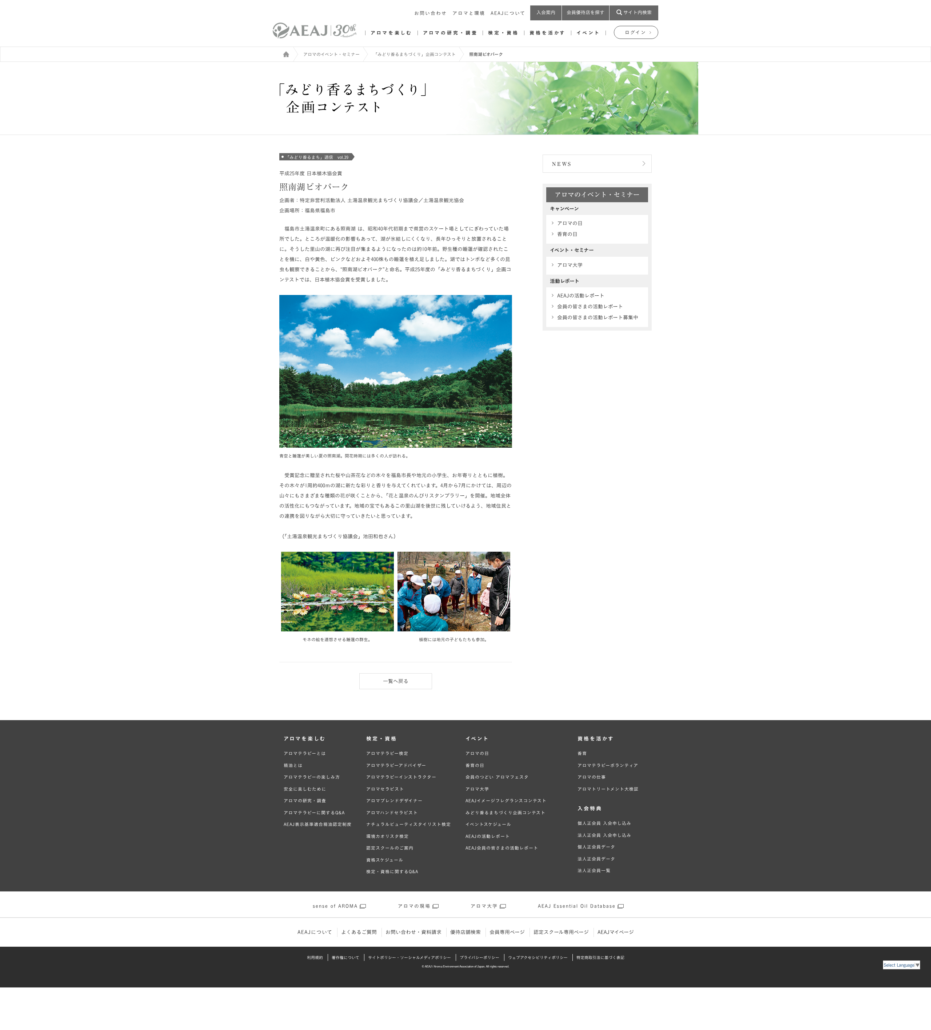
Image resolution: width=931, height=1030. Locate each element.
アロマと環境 (468, 13)
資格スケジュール (384, 860)
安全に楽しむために (305, 789)
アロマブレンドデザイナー (394, 800)
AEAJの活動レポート (580, 295)
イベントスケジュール (488, 824)
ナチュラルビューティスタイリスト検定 (408, 824)
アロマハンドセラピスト (392, 812)
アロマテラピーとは (305, 753)
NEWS (562, 164)
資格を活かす (548, 33)
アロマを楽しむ (391, 33)
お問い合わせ (430, 13)
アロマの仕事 (592, 777)
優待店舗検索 (465, 932)
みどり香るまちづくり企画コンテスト (506, 812)
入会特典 (590, 808)
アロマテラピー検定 (387, 753)
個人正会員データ (596, 847)
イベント (588, 33)
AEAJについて (508, 13)
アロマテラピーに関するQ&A (314, 812)
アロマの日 (570, 223)
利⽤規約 (315, 957)
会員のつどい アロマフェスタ (497, 777)
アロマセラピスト (385, 789)
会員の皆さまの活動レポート (590, 306)
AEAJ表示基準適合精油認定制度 (318, 824)
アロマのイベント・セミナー (331, 54)
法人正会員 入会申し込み (604, 835)
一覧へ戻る (395, 681)
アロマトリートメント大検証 (608, 789)
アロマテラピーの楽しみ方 (312, 777)
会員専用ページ (507, 932)
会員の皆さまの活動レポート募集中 (597, 317)
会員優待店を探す (585, 12)
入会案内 (545, 12)
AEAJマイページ (616, 932)
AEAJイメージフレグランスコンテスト (506, 800)
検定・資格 (503, 33)
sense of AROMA (335, 906)
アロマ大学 (570, 265)
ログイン (635, 32)
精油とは (293, 765)
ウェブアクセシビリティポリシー (538, 957)
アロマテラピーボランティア (608, 765)
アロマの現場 (414, 906)
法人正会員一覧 (594, 870)
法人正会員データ (596, 859)
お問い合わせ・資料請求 (413, 932)
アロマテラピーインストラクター (401, 777)
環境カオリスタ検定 (387, 836)
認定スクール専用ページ (561, 932)
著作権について (345, 957)
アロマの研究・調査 (450, 33)
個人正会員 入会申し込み (604, 823)
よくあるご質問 (359, 932)
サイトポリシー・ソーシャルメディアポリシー (409, 957)
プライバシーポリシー (479, 957)
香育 (582, 753)
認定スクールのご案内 (389, 848)
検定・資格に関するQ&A (392, 871)
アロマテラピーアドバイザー (396, 765)
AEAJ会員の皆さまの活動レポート (502, 848)
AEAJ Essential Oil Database (577, 906)
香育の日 (567, 234)
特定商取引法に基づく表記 (600, 957)
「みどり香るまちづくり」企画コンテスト (414, 54)
